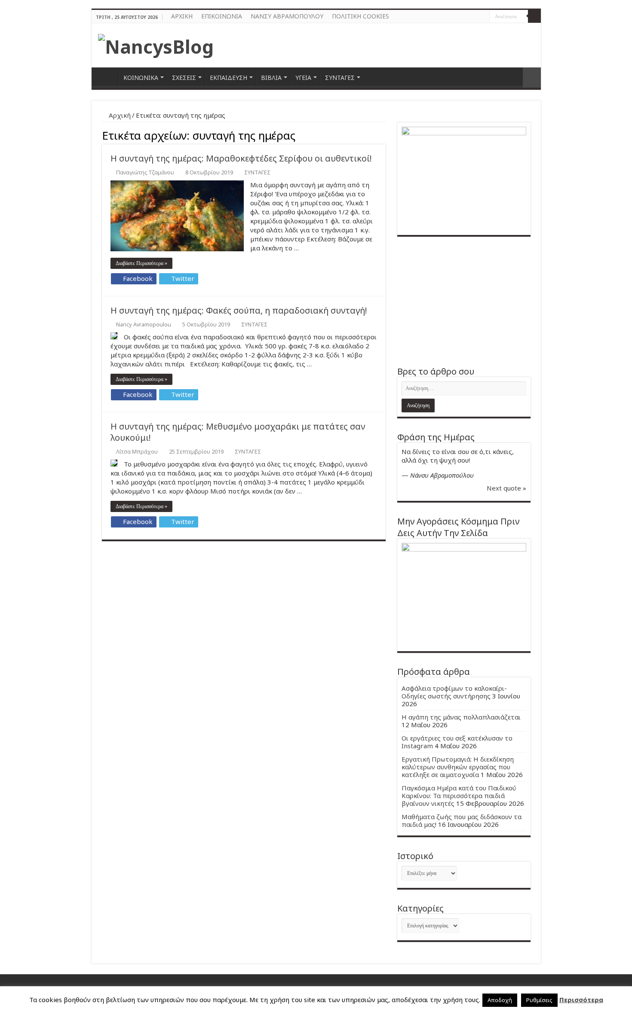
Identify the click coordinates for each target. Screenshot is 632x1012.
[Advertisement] (464, 301)
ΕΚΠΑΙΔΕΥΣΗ (228, 77)
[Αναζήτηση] (534, 16)
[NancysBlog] (156, 44)
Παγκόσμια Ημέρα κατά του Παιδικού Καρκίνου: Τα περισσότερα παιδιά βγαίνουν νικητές (459, 795)
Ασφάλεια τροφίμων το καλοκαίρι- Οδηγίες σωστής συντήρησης (454, 692)
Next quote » (506, 488)
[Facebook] (475, 17)
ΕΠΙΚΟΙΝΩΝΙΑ (221, 16)
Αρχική (119, 115)
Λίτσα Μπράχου (137, 451)
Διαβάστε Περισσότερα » (141, 263)
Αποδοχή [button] (500, 1000)
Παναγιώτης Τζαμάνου (145, 172)
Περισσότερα (581, 999)
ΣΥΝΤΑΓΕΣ (340, 77)
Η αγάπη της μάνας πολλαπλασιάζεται (461, 717)
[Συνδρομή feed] (383, 134)
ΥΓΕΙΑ (303, 77)
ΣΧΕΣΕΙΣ (184, 77)
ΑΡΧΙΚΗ (182, 16)
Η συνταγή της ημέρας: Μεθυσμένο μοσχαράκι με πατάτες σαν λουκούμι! (237, 432)
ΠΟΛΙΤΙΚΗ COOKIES (360, 16)
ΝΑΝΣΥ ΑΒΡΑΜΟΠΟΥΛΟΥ (287, 16)
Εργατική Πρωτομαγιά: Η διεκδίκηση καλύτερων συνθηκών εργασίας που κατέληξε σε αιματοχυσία (458, 767)
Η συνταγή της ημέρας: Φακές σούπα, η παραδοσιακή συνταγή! (238, 310)
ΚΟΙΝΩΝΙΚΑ (140, 77)
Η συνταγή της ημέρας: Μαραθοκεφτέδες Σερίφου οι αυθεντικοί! (241, 158)
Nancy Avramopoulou (143, 324)
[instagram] (483, 17)
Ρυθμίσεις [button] (539, 1000)
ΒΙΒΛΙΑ (271, 77)
